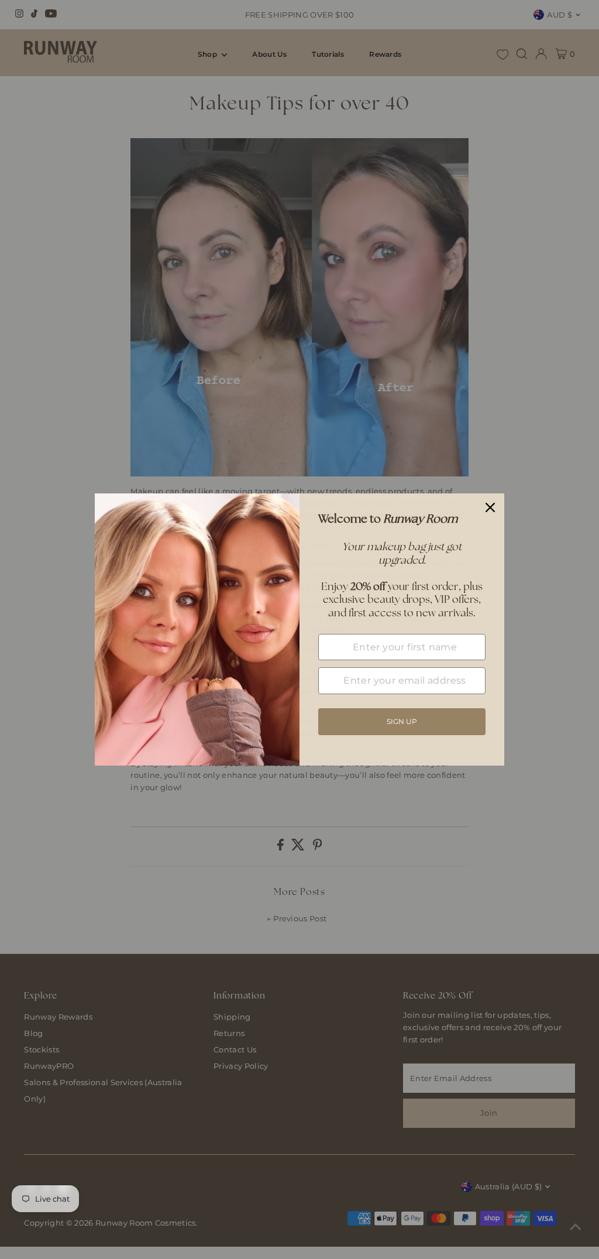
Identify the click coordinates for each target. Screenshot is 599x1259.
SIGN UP (402, 721)
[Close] (490, 507)
